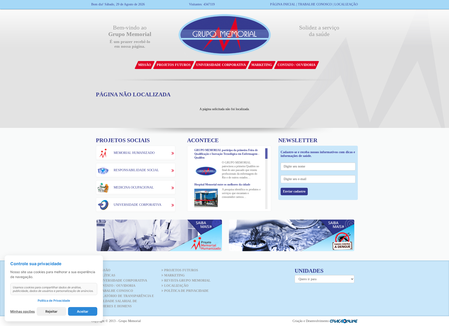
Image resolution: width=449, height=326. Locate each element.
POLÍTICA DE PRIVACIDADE (186, 291)
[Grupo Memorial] (224, 34)
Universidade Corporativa (221, 65)
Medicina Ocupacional (134, 187)
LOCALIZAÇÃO (175, 285)
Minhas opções (22, 311)
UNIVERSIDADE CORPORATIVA (122, 280)
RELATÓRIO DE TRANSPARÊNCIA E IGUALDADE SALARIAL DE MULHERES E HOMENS (124, 301)
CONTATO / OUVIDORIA (116, 285)
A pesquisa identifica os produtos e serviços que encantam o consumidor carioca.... (241, 193)
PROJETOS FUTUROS (180, 270)
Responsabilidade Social (136, 170)
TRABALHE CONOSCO (115, 291)
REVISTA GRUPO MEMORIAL (186, 280)
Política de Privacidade (54, 300)
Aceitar (82, 311)
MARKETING (174, 275)
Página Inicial (282, 4)
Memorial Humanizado (134, 153)
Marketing (261, 65)
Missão (144, 65)
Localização (346, 4)
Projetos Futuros (174, 65)
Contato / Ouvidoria (296, 65)
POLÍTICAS (106, 275)
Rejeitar (51, 311)
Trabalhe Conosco (315, 4)
